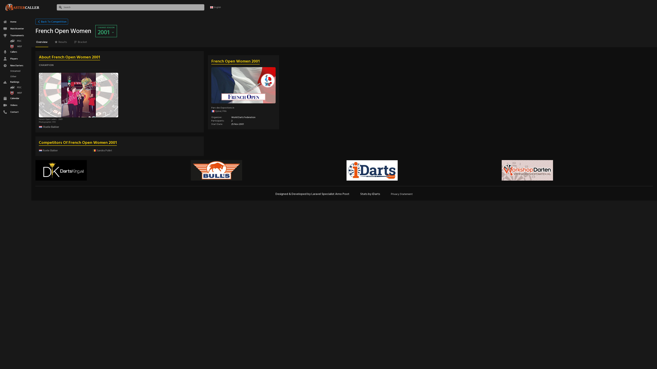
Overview (42, 42)
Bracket (82, 42)
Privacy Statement (402, 194)
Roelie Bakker (51, 127)
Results (63, 42)
